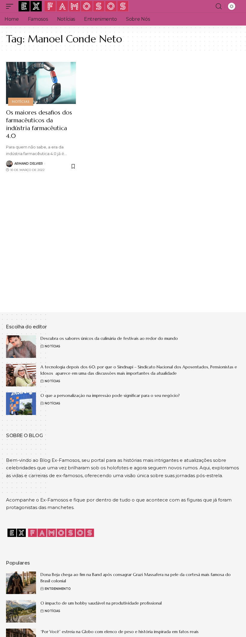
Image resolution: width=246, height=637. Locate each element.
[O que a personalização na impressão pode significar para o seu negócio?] (21, 403)
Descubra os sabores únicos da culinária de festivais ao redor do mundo (109, 338)
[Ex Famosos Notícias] (73, 6)
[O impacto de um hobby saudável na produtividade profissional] (21, 611)
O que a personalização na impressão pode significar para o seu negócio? (110, 395)
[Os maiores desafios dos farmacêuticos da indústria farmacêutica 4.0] (41, 83)
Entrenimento (58, 589)
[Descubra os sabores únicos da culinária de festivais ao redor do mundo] (21, 346)
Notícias (20, 101)
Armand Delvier (28, 164)
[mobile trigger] (11, 6)
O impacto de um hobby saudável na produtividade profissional (101, 603)
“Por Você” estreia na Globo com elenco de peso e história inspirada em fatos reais (119, 631)
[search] (218, 6)
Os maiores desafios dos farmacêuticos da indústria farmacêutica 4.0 (39, 124)
